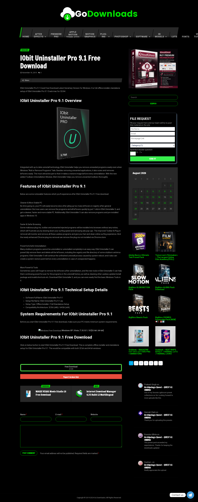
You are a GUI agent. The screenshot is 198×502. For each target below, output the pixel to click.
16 (171, 197)
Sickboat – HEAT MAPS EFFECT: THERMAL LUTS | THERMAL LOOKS (166, 352)
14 (159, 197)
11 (141, 197)
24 (136, 209)
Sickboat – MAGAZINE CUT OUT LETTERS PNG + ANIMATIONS (139, 352)
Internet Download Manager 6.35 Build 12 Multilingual (101, 393)
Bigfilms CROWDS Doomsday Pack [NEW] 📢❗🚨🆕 (165, 319)
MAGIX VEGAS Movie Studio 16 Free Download (51, 393)
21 (159, 203)
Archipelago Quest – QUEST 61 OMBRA (158, 388)
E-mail (59, 414)
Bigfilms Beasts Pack (138, 317)
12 (147, 197)
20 (153, 203)
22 (165, 203)
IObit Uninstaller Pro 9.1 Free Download (60, 61)
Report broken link (71, 377)
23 (171, 203)
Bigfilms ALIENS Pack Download (165, 288)
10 (136, 197)
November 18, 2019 (29, 73)
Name (23, 414)
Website (94, 414)
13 (153, 197)
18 (141, 203)
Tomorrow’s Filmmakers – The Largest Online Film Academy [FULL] (166, 257)
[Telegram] (190, 495)
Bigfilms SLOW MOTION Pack (139, 288)
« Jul (135, 219)
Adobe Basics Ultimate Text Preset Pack (139, 256)
